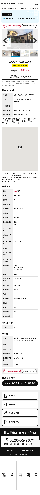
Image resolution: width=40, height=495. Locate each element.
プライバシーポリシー (26, 450)
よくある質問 (13, 412)
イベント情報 (13, 421)
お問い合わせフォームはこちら (10, 123)
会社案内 (12, 395)
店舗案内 (12, 404)
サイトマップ (11, 450)
